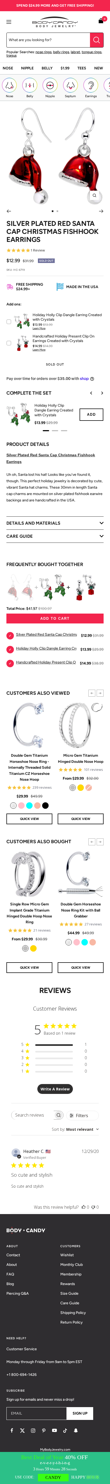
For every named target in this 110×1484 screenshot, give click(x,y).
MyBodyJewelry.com (55, 1449)
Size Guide (69, 1293)
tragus (11, 55)
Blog (10, 1284)
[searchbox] (32, 1115)
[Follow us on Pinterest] (43, 1430)
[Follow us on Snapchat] (75, 1430)
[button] (91, 693)
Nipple (27, 68)
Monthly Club (71, 1264)
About (11, 1264)
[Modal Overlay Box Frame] (55, 1468)
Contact (13, 1255)
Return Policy (71, 1322)
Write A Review (55, 1089)
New (98, 68)
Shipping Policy (73, 1312)
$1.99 (65, 68)
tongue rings (91, 52)
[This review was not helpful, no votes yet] (93, 1207)
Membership (70, 1274)
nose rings (44, 52)
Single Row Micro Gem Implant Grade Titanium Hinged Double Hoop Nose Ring (29, 913)
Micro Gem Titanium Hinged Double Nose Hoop (80, 758)
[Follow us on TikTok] (65, 1430)
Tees (81, 68)
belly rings (61, 52)
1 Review (37, 250)
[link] (13, 805)
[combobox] (75, 1129)
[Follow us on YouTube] (54, 1430)
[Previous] (8, 211)
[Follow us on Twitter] (22, 1430)
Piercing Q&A (17, 1293)
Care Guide (69, 1303)
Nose (8, 68)
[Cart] (101, 21)
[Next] (101, 211)
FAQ (10, 1274)
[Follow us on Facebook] (11, 1430)
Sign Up (80, 1413)
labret (75, 52)
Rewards (67, 1284)
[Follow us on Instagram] (33, 1430)
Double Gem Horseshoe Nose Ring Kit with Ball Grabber (81, 910)
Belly (47, 68)
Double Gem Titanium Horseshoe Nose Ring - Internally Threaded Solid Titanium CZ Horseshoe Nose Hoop (29, 767)
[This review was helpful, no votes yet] (83, 1207)
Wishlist (67, 1255)
